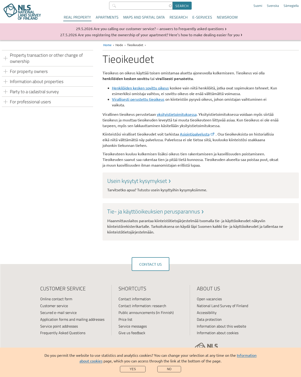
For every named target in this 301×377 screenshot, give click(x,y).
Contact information (135, 299)
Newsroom (227, 17)
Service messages (133, 326)
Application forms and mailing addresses (72, 319)
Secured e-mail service (58, 312)
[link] (200, 185)
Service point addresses (59, 326)
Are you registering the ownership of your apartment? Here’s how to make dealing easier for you (159, 34)
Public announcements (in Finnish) (146, 312)
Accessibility (207, 312)
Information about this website (221, 326)
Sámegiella (291, 5)
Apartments (107, 17)
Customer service (54, 306)
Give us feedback (132, 333)
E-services (202, 17)
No (169, 369)
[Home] (22, 11)
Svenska (273, 5)
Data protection (209, 319)
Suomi (257, 5)
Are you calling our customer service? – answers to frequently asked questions (159, 28)
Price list (125, 319)
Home (107, 45)
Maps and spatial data (144, 17)
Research (179, 17)
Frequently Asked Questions (62, 333)
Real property (77, 17)
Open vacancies (209, 299)
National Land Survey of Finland (222, 306)
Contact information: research (142, 306)
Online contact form (56, 299)
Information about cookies (217, 333)
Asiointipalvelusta (195, 134)
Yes (133, 369)
